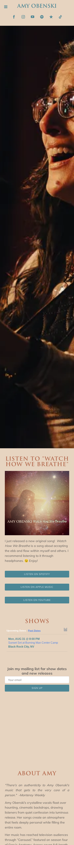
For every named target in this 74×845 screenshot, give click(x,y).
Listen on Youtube (37, 600)
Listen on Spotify (37, 574)
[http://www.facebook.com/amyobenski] (14, 17)
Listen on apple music (37, 586)
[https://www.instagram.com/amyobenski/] (23, 17)
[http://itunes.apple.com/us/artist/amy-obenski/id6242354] (51, 17)
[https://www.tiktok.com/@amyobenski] (60, 17)
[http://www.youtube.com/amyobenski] (32, 17)
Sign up (37, 688)
